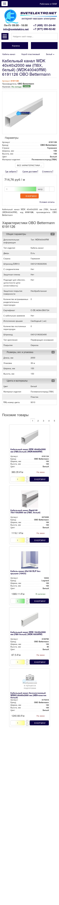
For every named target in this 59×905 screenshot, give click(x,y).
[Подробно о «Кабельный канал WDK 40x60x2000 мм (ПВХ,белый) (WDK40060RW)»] (29, 438)
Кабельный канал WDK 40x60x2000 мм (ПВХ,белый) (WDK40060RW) (28, 450)
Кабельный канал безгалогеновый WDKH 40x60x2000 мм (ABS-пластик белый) (28, 695)
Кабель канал (8, 54)
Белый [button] (49, 54)
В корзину (31, 196)
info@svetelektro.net (16, 29)
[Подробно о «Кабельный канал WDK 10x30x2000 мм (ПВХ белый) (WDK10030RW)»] (29, 621)
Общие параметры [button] (16, 234)
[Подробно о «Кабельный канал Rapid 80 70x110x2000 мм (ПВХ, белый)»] (29, 499)
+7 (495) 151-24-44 (44, 25)
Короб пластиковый (30, 54)
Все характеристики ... (29, 165)
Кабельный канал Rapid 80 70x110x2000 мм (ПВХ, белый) (25, 511)
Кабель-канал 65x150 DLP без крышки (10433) (25, 572)
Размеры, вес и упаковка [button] (19, 352)
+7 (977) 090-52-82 (44, 29)
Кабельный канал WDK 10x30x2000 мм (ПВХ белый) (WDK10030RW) (28, 633)
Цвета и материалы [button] (17, 380)
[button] (4, 36)
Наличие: (16, 86)
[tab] (29, 234)
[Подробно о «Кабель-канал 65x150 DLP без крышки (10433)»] (29, 560)
